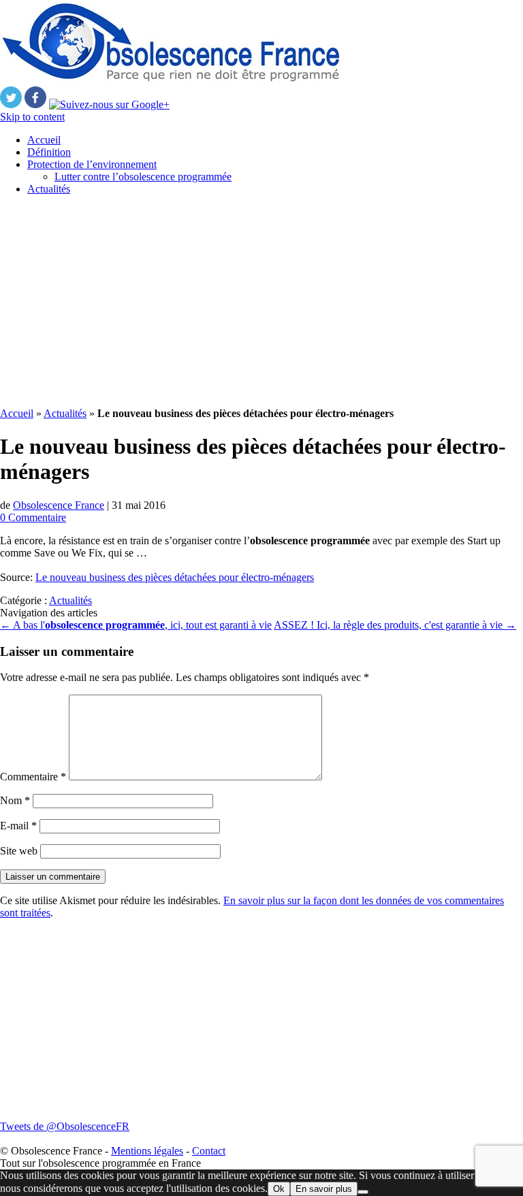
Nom (15, 800)
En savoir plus (324, 1189)
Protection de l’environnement (92, 164)
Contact (208, 1151)
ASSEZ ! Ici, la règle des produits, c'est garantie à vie (395, 625)
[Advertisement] (261, 301)
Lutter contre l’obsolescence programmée (143, 176)
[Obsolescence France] (170, 80)
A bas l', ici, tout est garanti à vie (136, 625)
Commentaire (33, 776)
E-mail (18, 825)
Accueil (44, 140)
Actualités (48, 189)
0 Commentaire (33, 517)
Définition (49, 152)
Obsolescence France (58, 505)
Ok (279, 1189)
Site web (18, 851)
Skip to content (32, 116)
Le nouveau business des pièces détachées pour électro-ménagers (174, 577)
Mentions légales (147, 1151)
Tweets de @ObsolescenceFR (64, 1126)
